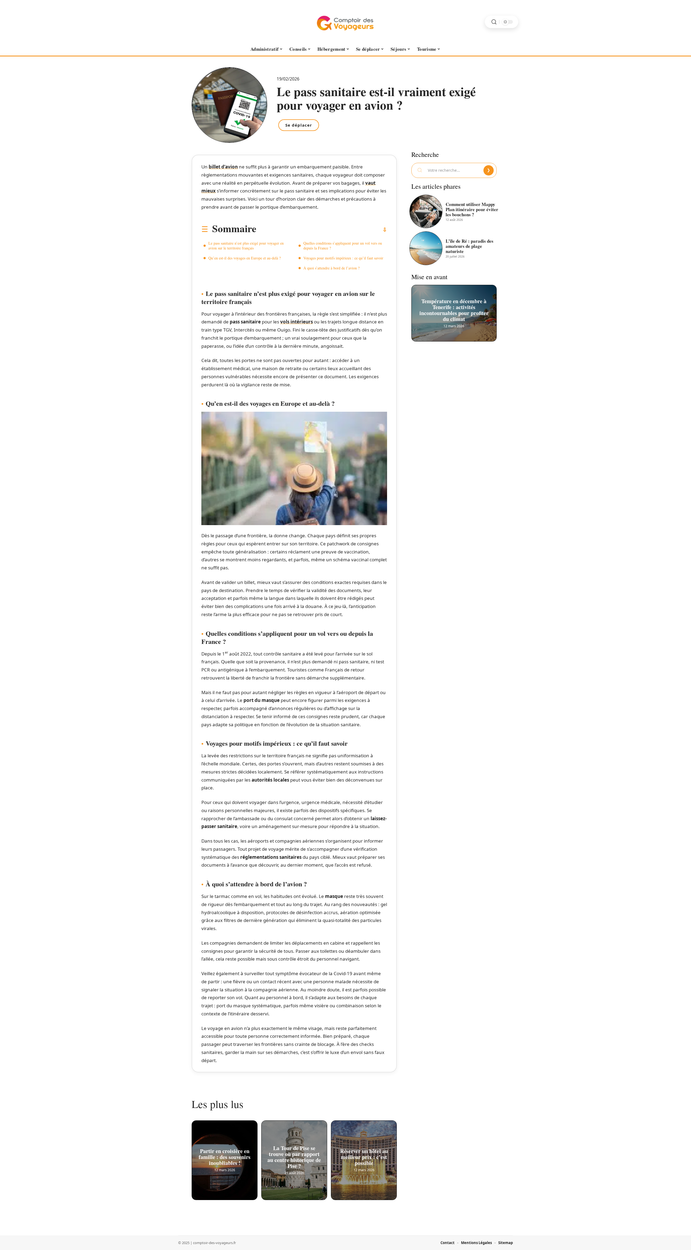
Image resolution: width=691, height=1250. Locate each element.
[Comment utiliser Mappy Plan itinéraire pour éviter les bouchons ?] (426, 211)
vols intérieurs (296, 322)
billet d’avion (223, 167)
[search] (494, 22)
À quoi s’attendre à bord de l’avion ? (331, 268)
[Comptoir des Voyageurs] (345, 22)
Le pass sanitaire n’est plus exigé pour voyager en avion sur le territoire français (246, 246)
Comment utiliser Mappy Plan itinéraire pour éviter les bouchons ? (472, 209)
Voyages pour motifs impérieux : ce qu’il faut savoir (343, 258)
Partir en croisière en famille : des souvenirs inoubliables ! (224, 1155)
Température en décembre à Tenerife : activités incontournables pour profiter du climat (454, 308)
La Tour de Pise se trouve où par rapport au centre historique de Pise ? (294, 1155)
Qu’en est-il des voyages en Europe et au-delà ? (244, 258)
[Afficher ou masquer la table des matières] (321, 230)
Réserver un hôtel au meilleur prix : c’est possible (364, 1155)
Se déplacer (298, 125)
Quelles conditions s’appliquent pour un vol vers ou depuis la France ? (342, 246)
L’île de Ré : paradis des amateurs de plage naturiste (469, 246)
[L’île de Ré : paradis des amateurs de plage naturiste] (426, 248)
